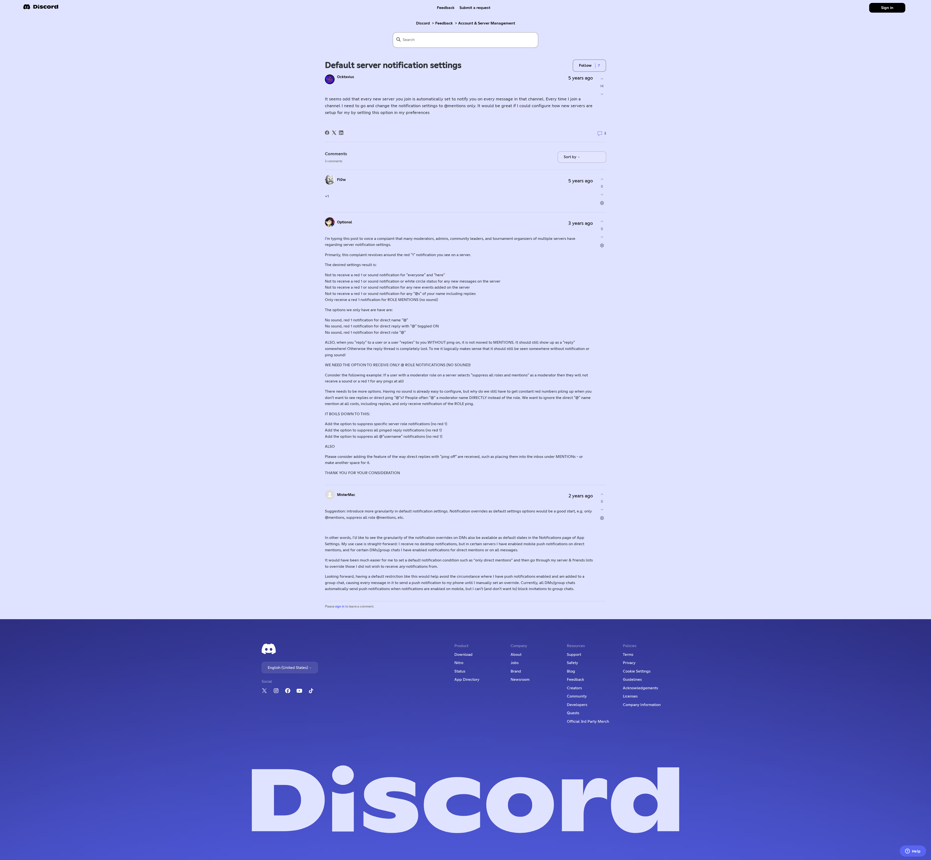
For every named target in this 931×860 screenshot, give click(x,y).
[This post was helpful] (602, 78)
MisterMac (346, 495)
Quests (573, 713)
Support (574, 655)
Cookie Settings (636, 671)
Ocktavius (345, 77)
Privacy (629, 663)
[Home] (40, 8)
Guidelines (632, 680)
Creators (574, 688)
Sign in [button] (887, 8)
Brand (516, 671)
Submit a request (474, 8)
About (516, 655)
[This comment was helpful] (602, 179)
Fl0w (341, 180)
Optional (344, 222)
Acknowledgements (640, 688)
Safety (572, 663)
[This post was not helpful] (602, 94)
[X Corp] (334, 132)
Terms (628, 655)
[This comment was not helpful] (602, 194)
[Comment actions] (602, 203)
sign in (340, 606)
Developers (577, 705)
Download (463, 655)
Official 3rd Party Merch (588, 721)
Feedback (446, 8)
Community (577, 696)
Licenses (630, 696)
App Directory (466, 680)
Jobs (515, 663)
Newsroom (520, 680)
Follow (585, 65)
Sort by (570, 157)
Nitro (458, 663)
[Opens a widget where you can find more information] (912, 851)
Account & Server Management (486, 23)
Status (459, 671)
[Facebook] (327, 132)
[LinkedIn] (341, 132)
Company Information (642, 705)
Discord (423, 23)
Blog (571, 671)
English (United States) (288, 668)
